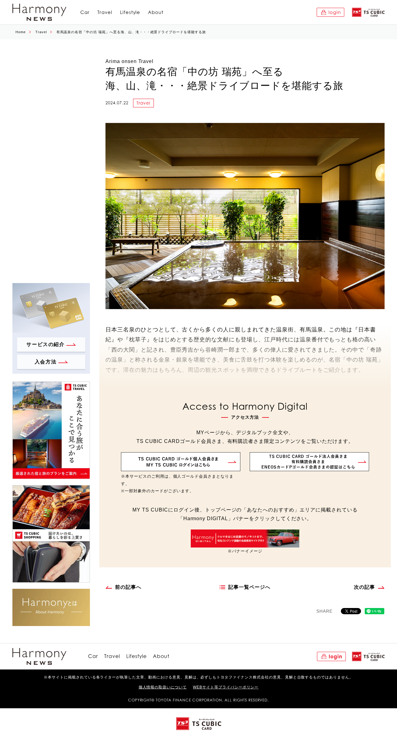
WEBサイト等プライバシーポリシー (225, 687)
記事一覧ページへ (249, 587)
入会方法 (45, 361)
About (155, 12)
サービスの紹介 (45, 344)
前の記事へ (128, 587)
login (334, 12)
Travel (104, 12)
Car (85, 12)
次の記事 (364, 587)
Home (21, 32)
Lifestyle (130, 12)
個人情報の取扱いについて (163, 687)
